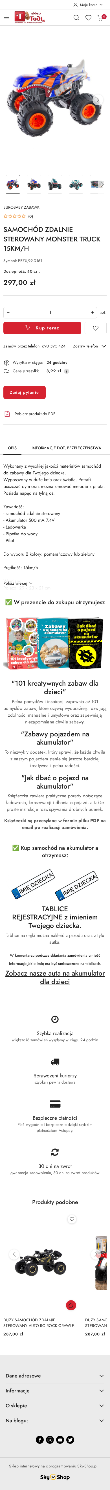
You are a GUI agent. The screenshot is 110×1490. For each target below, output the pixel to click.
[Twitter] (70, 1440)
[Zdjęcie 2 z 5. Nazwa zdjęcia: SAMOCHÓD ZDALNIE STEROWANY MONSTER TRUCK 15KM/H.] (34, 184)
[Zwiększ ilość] (92, 312)
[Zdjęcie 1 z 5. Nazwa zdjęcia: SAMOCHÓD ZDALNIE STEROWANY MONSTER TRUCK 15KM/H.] (12, 184)
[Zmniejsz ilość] (8, 312)
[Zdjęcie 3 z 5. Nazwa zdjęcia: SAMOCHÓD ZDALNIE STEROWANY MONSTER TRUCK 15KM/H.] (55, 184)
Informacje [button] (18, 1390)
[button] (97, 99)
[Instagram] (50, 1440)
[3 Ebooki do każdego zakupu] (55, 643)
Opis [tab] (12, 448)
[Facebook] (40, 1440)
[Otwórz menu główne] (6, 17)
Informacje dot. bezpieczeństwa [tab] (66, 448)
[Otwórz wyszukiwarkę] (76, 17)
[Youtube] (60, 1440)
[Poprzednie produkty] (14, 1254)
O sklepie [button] (16, 1405)
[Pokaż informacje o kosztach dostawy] (66, 371)
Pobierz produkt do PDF (35, 414)
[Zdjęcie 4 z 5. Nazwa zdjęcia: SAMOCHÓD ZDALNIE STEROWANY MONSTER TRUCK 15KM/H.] (76, 184)
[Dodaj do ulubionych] (96, 328)
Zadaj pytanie (24, 392)
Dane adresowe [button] (23, 1375)
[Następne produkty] (96, 1254)
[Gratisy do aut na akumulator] (55, 885)
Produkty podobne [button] (55, 1202)
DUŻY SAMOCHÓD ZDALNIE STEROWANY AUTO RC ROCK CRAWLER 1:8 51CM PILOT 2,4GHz (39, 1322)
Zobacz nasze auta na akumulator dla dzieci (55, 977)
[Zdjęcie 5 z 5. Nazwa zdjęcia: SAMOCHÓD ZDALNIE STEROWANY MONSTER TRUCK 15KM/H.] (97, 184)
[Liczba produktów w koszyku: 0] (100, 17)
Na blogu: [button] (17, 1420)
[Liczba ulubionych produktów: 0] (88, 17)
